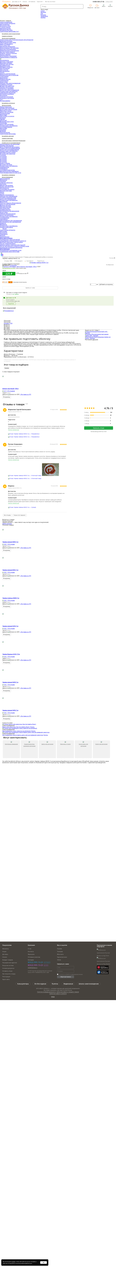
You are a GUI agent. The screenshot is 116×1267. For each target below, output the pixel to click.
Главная (5, 257)
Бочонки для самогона (7, 154)
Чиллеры (3, 181)
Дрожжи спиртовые (6, 61)
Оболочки (3, 120)
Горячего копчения (6, 97)
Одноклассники (62, 957)
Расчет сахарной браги (7, 243)
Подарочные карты (6, 227)
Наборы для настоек (7, 64)
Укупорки (3, 184)
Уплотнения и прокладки (8, 56)
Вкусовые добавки (6, 63)
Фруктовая (3, 115)
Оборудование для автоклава (10, 144)
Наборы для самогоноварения (10, 83)
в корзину (13, 265)
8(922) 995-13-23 (35, 962)
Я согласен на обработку (70, 974)
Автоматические (5, 29)
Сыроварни (4, 219)
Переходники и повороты (8, 57)
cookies (13, 1261)
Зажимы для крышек (7, 146)
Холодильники (11, 49)
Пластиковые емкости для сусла (10, 173)
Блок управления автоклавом (10, 147)
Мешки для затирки (6, 185)
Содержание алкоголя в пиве (9, 252)
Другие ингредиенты (7, 195)
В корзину (6, 397)
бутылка (43, 15)
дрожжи (43, 12)
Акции (5, 229)
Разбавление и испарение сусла (10, 250)
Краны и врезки (5, 55)
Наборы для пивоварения (8, 196)
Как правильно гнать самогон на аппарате (16, 731)
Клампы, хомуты (5, 53)
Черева (2, 119)
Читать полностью (13, 430)
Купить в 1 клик (30, 288)
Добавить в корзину (106, 284)
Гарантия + (40, 1)
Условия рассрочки (8, 968)
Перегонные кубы (6, 40)
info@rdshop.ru (32, 968)
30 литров (3, 160)
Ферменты (3, 224)
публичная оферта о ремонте (58, 993)
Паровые (3, 130)
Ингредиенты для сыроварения (10, 222)
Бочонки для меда (6, 164)
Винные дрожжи (5, 206)
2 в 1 (1, 99)
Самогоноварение (6, 22)
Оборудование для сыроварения (11, 220)
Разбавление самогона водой (10, 239)
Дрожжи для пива (6, 191)
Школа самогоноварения (8, 38)
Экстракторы (14, 48)
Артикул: (6, 264)
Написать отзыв (98, 428)
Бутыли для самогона (7, 86)
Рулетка (55, 984)
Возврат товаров (7, 960)
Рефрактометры (5, 79)
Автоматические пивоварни (9, 171)
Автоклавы (3, 128)
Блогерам (31, 960)
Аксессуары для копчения (8, 109)
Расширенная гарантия (9, 962)
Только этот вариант (20, 515)
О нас (29, 949)
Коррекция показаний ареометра (11, 247)
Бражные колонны (6, 41)
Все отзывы (7, 515)
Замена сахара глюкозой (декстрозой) (12, 245)
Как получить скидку (8, 974)
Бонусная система (8, 965)
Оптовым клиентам (34, 957)
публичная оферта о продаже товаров (67, 992)
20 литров (3, 159)
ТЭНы (14, 42)
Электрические (5, 132)
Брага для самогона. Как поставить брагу (16, 727)
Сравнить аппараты (7, 36)
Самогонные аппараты (7, 23)
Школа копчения (6, 105)
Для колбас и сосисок (7, 116)
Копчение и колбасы (7, 94)
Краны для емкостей (7, 187)
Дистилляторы (5, 25)
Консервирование (6, 127)
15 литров (3, 158)
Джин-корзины (5, 48)
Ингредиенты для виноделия (9, 211)
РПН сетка (3, 45)
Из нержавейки (5, 101)
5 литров (3, 155)
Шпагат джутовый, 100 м (28, 267)
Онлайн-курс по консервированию (11, 143)
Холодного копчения (7, 98)
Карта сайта (6, 979)
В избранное (110, 264)
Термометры (4, 80)
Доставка (5, 954)
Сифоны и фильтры (6, 183)
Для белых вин (5, 208)
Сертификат (29, 261)
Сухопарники (14, 50)
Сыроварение (4, 218)
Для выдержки (5, 71)
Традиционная (5, 113)
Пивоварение (4, 167)
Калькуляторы (4, 237)
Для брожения (5, 68)
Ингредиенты (4, 60)
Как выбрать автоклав (8, 136)
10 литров (3, 156)
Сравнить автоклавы (7, 138)
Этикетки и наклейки (7, 89)
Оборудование (5, 179)
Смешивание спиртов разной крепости (13, 241)
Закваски (3, 223)
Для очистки (4, 70)
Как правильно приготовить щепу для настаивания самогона (22, 735)
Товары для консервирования (10, 148)
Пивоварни (4, 169)
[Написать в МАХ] (2, 256)
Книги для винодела (6, 215)
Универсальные (5, 210)
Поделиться (40, 261)
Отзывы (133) (8, 323)
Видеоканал (68, 984)
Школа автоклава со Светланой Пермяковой (13, 140)
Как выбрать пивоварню (8, 175)
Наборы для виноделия (8, 214)
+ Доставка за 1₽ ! (25, 394)
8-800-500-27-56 (98, 2)
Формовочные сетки (7, 122)
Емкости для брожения (7, 74)
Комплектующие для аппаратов (22, 40)
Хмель (2, 192)
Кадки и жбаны (5, 163)
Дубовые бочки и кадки (8, 152)
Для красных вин (5, 207)
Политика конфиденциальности (46, 992)
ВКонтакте (60, 954)
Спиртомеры (4, 76)
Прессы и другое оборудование (10, 203)
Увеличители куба (6, 42)
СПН (8, 45)
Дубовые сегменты (6, 67)
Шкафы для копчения (7, 108)
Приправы (3, 123)
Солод (2, 193)
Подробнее (11, 303)
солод (42, 11)
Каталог (12, 257)
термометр (44, 16)
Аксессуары (4, 82)
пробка (43, 17)
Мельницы (3, 180)
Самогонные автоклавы (8, 134)
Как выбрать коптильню (8, 103)
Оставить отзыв (7, 971)
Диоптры (3, 49)
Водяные (3, 131)
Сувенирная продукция (7, 93)
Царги (11, 44)
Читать (32, 727)
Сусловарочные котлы (7, 170)
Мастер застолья (50, 1)
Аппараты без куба (6, 30)
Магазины (5, 949)
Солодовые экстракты (7, 189)
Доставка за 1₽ (16, 1)
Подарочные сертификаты (8, 91)
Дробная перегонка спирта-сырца (11, 242)
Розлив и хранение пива (8, 197)
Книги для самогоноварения (9, 90)
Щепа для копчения (6, 112)
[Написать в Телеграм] (1, 253)
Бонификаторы (5, 66)
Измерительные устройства (9, 75)
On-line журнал (40, 984)
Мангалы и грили (5, 111)
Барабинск (7, 1)
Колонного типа (5, 26)
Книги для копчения (6, 124)
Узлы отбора (4, 44)
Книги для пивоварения (8, 199)
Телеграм (60, 951)
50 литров (3, 162)
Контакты (31, 951)
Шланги (12, 52)
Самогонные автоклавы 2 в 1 (9, 31)
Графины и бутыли (6, 84)
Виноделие (3, 202)
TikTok (59, 960)
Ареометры (4, 78)
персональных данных (77, 974)
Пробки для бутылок (7, 87)
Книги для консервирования (9, 150)
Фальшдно (11, 46)
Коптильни (3, 95)
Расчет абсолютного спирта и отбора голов (14, 246)
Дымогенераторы (6, 107)
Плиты (2, 72)
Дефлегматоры (5, 50)
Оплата (25, 1)
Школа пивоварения (7, 177)
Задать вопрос (7, 524)
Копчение (19, 257)
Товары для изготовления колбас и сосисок (38, 257)
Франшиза (31, 954)
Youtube (59, 949)
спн (42, 13)
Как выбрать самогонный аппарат (11, 33)
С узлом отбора (5, 27)
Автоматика (4, 46)
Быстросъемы (4, 52)
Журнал (2, 235)
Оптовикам (32, 1)
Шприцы (3, 117)
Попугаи (14, 53)
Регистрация (6, 976)
